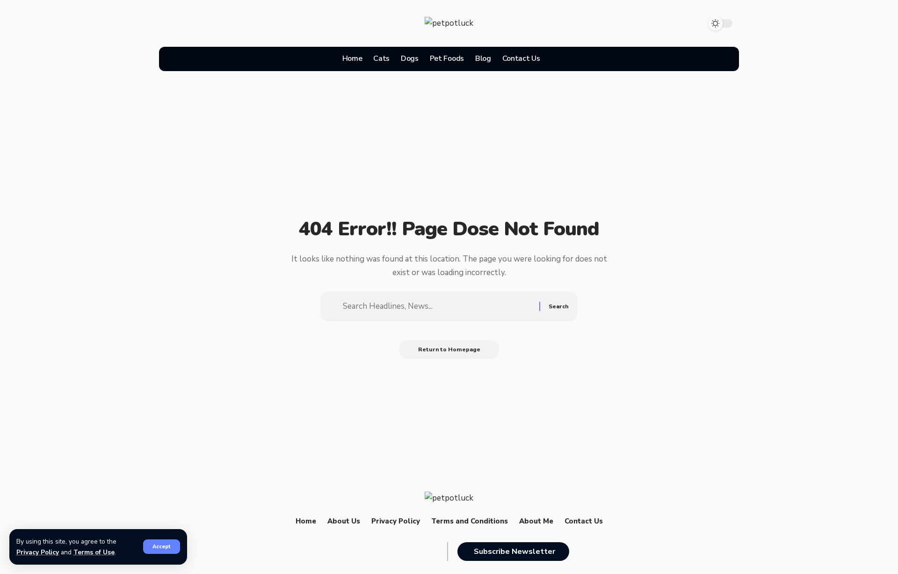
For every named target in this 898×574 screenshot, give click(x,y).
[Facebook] (170, 21)
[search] (555, 59)
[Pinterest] (235, 21)
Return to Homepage (449, 349)
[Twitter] (203, 21)
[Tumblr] (267, 21)
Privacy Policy (37, 552)
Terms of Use (94, 552)
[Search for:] (437, 306)
